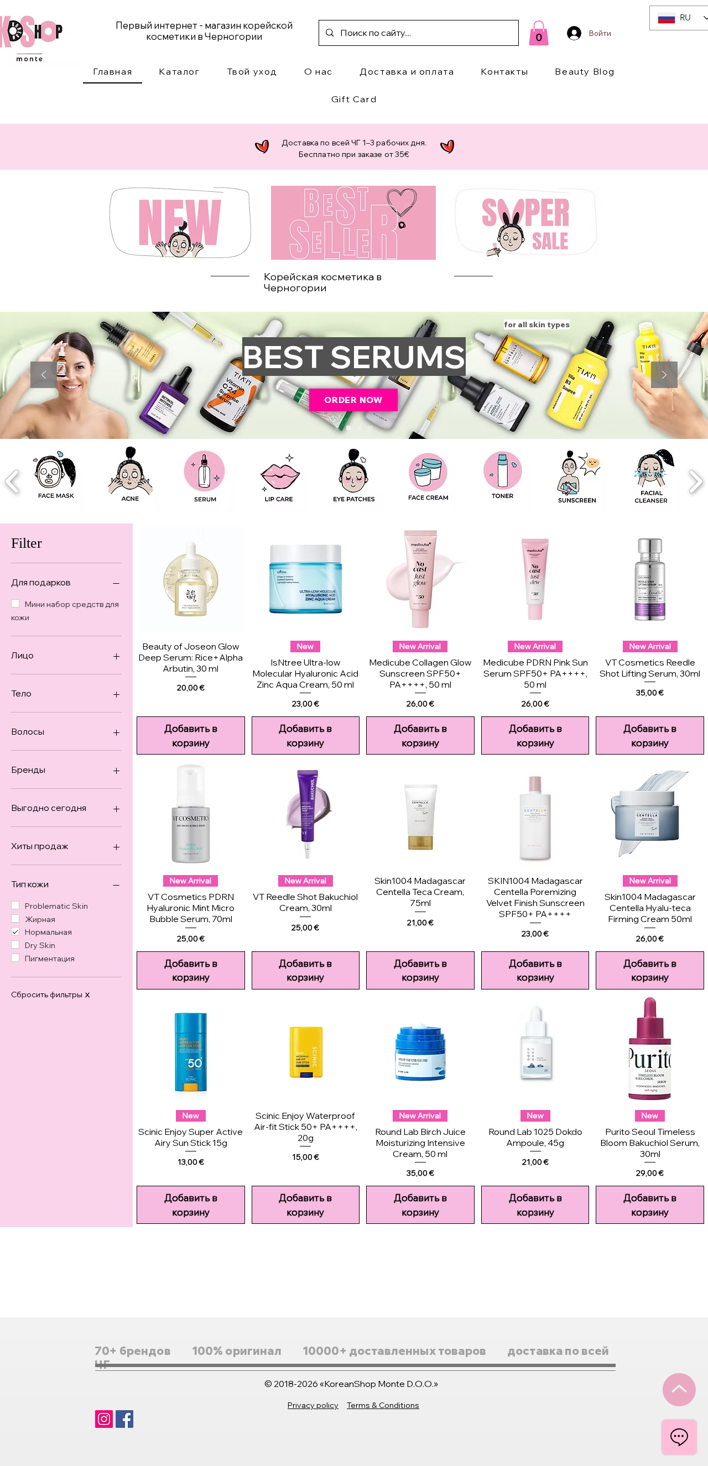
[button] (179, 71)
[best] (337, 428)
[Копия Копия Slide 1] (359, 428)
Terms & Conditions (383, 1405)
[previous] (12, 480)
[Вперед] (664, 376)
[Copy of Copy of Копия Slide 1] (348, 428)
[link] (538, 32)
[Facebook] (124, 1419)
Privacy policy (313, 1405)
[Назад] (43, 376)
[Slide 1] (370, 428)
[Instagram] (104, 1419)
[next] (695, 480)
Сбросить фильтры (50, 994)
